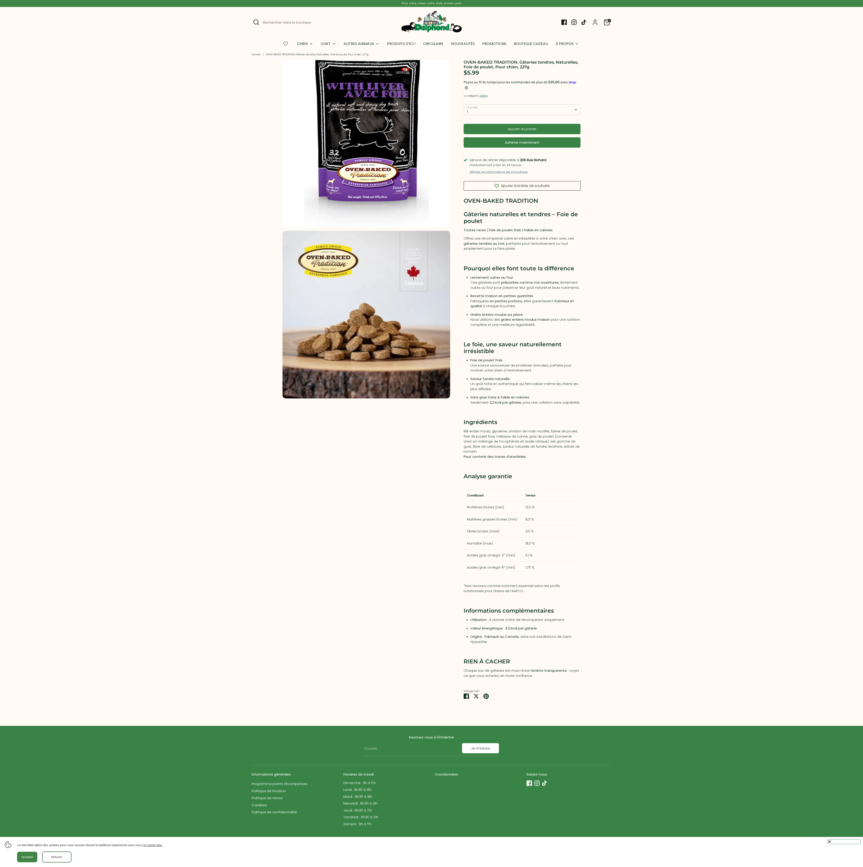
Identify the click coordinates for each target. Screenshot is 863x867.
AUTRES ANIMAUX (359, 43)
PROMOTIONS (494, 43)
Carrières (259, 805)
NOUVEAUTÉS (463, 43)
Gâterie (483, 96)
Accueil (256, 54)
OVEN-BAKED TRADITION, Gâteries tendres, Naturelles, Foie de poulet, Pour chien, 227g (317, 54)
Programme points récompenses (279, 783)
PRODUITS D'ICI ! (401, 43)
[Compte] (595, 22)
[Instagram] (574, 22)
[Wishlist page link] (285, 43)
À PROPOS (565, 43)
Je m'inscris (480, 748)
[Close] (844, 841)
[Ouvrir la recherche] (256, 22)
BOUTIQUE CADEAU (531, 43)
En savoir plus (152, 845)
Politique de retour (267, 798)
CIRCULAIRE (433, 43)
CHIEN (303, 43)
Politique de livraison (269, 791)
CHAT (326, 43)
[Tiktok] (584, 22)
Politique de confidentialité (274, 812)
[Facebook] (564, 22)
